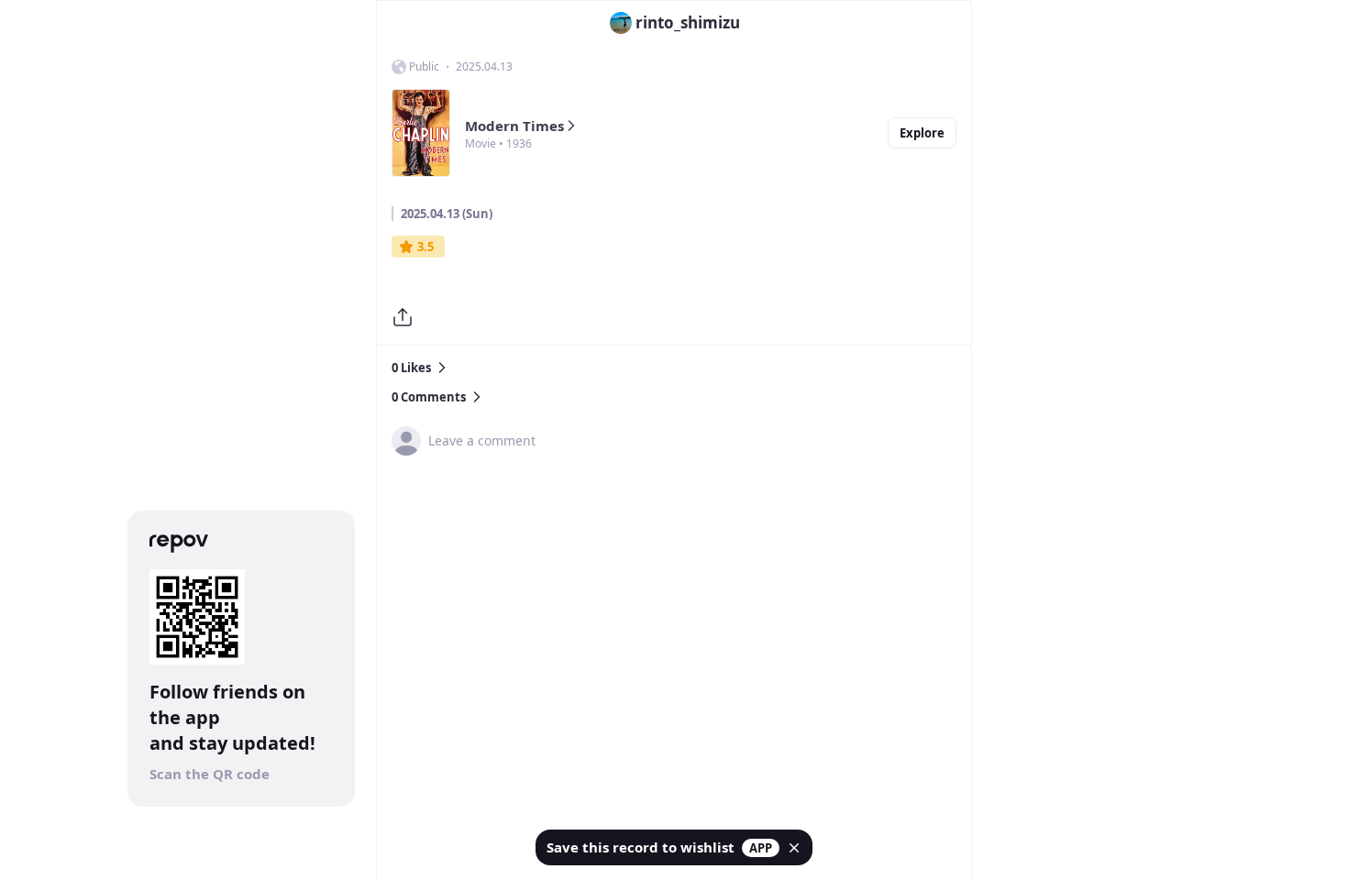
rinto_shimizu (687, 22)
